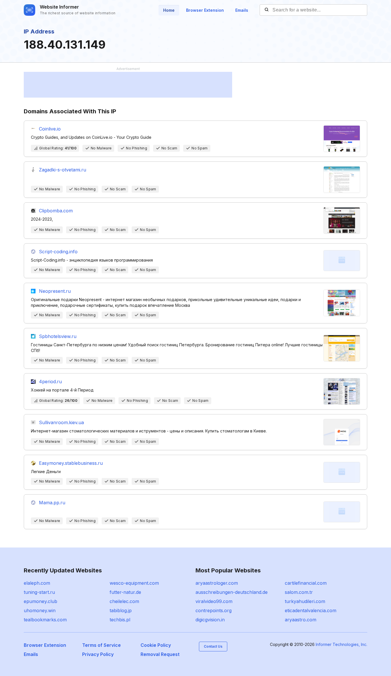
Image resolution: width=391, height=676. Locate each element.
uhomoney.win (40, 610)
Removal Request (160, 654)
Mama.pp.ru (52, 502)
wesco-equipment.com (134, 583)
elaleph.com (37, 583)
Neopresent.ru (55, 291)
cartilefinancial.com (306, 583)
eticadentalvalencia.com (310, 610)
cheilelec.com (124, 601)
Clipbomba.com (56, 211)
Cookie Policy (156, 645)
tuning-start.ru (39, 592)
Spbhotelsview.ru (57, 336)
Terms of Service (101, 645)
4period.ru (50, 381)
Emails (241, 10)
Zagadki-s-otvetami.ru (62, 170)
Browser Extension (205, 10)
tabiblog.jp (121, 610)
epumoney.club (40, 601)
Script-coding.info (58, 251)
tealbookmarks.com (45, 619)
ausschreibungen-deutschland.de (232, 592)
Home (169, 10)
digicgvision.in (210, 619)
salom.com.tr (299, 592)
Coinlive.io (50, 129)
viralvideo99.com (214, 601)
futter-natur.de (125, 592)
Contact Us (213, 646)
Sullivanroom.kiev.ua (61, 422)
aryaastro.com (300, 619)
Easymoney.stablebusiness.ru (71, 463)
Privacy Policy (98, 654)
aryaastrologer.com (217, 583)
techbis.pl (120, 619)
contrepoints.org (214, 610)
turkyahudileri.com (305, 601)
